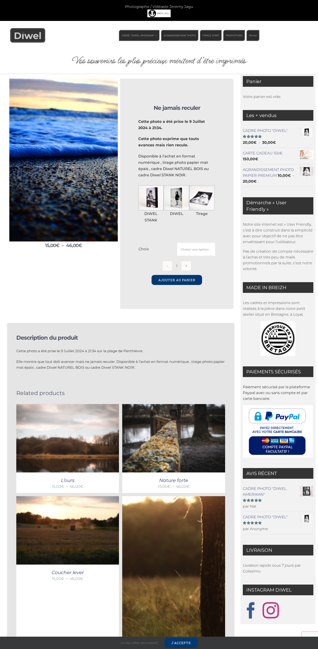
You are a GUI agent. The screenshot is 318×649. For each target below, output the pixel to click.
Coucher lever (68, 572)
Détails (88, 439)
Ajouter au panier (176, 280)
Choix (144, 249)
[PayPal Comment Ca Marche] (278, 431)
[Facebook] (251, 610)
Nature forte (173, 480)
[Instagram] (271, 610)
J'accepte (181, 643)
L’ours (67, 480)
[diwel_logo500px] (27, 30)
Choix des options (57, 439)
